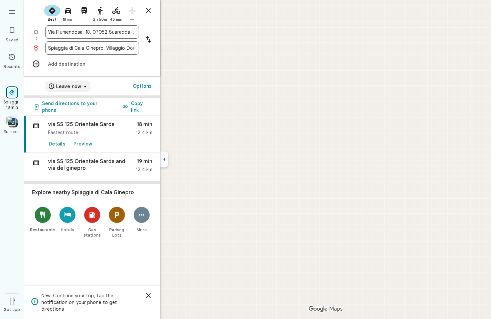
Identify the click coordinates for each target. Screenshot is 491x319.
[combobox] (92, 32)
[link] (92, 134)
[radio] (52, 12)
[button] (92, 167)
